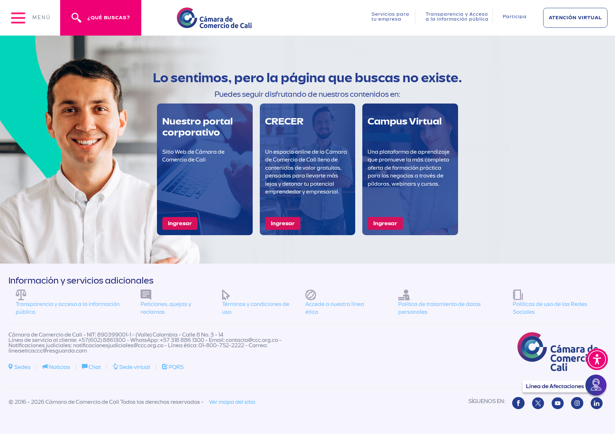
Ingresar (180, 223)
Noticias (59, 367)
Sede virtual (134, 367)
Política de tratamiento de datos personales (439, 308)
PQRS (176, 367)
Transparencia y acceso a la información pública (68, 308)
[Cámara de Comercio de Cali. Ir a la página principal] (214, 23)
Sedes (22, 367)
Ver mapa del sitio (232, 402)
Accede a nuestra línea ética (334, 308)
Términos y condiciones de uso (255, 308)
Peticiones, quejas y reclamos (166, 308)
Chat (94, 367)
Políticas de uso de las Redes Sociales (550, 308)
